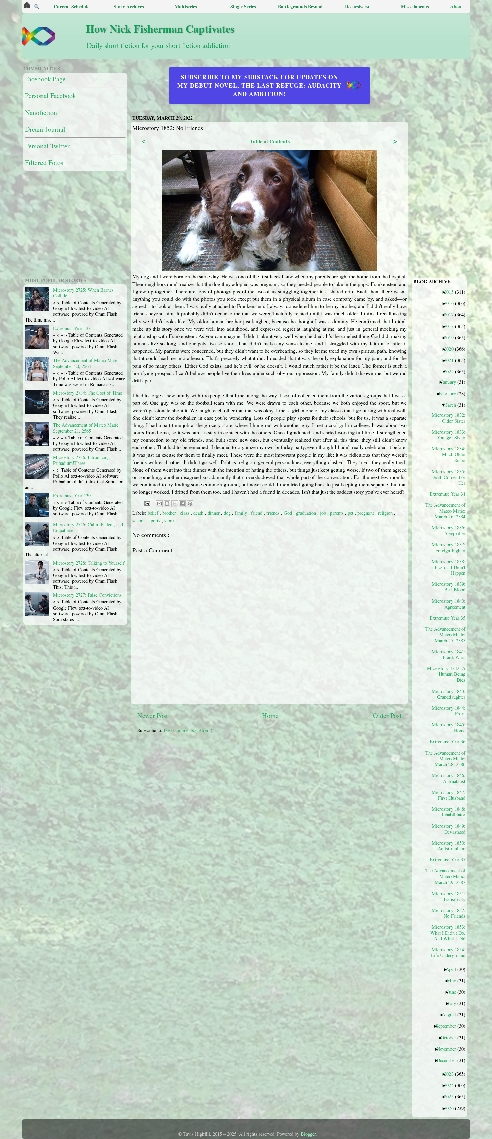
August (451, 1014)
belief (154, 513)
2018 (451, 326)
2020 (451, 349)
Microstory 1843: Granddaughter (448, 694)
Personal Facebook (50, 95)
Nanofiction (41, 112)
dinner (214, 513)
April (453, 969)
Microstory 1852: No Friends (448, 913)
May (454, 980)
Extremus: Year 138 (72, 328)
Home (270, 715)
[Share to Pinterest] (190, 503)
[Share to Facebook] (182, 503)
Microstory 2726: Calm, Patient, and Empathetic (88, 527)
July (454, 1003)
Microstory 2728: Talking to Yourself (89, 563)
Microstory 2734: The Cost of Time (87, 392)
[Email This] (159, 503)
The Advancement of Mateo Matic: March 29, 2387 (447, 876)
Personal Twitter (47, 145)
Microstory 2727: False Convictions (87, 595)
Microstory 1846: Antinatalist (448, 778)
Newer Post (152, 715)
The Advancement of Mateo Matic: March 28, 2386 (447, 758)
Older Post (387, 715)
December (449, 1060)
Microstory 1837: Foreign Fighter (448, 547)
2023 (451, 1074)
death (199, 513)
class (185, 513)
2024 (451, 1085)
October (451, 1037)
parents (337, 513)
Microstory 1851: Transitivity (448, 896)
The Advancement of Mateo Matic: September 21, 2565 (86, 428)
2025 (451, 1096)
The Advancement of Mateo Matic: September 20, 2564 (86, 363)
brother (169, 513)
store (169, 520)
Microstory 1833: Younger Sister (448, 435)
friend (257, 513)
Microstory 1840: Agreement (448, 604)
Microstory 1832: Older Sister (448, 418)
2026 (451, 1108)
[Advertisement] (299, 786)
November (449, 1049)
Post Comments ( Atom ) (188, 730)
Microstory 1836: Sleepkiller (448, 530)
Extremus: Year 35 (450, 618)
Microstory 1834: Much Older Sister (448, 454)
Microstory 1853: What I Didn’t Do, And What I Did (447, 932)
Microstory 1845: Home (448, 727)
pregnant (366, 513)
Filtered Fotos (44, 162)
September (448, 1026)
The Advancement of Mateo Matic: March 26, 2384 (447, 510)
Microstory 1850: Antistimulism (448, 846)
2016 (451, 303)
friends (273, 513)
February (450, 393)
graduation (306, 513)
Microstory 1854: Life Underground (448, 952)
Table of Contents (270, 141)
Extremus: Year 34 (450, 494)
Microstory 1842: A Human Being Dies (447, 674)
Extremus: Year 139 (72, 495)
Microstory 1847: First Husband (448, 795)
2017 (451, 314)
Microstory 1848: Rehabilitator (448, 812)
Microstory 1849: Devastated (448, 829)
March (452, 405)
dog (228, 513)
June (454, 992)
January (451, 382)
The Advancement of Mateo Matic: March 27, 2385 (447, 634)
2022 (451, 371)
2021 (451, 360)
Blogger (308, 1134)
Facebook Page (45, 78)
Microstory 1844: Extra (448, 711)
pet (351, 513)
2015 (451, 292)
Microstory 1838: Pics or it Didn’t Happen (448, 567)
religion (386, 513)
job (323, 513)
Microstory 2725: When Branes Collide (83, 293)
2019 (451, 337)
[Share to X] (174, 503)
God (288, 513)
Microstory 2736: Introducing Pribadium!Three (81, 460)
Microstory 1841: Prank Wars (448, 654)
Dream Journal (45, 129)
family (241, 513)
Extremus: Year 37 (450, 859)
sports (155, 520)
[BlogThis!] (167, 503)
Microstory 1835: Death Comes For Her (448, 477)
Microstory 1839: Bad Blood (448, 587)
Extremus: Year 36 (450, 741)
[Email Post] (147, 503)
